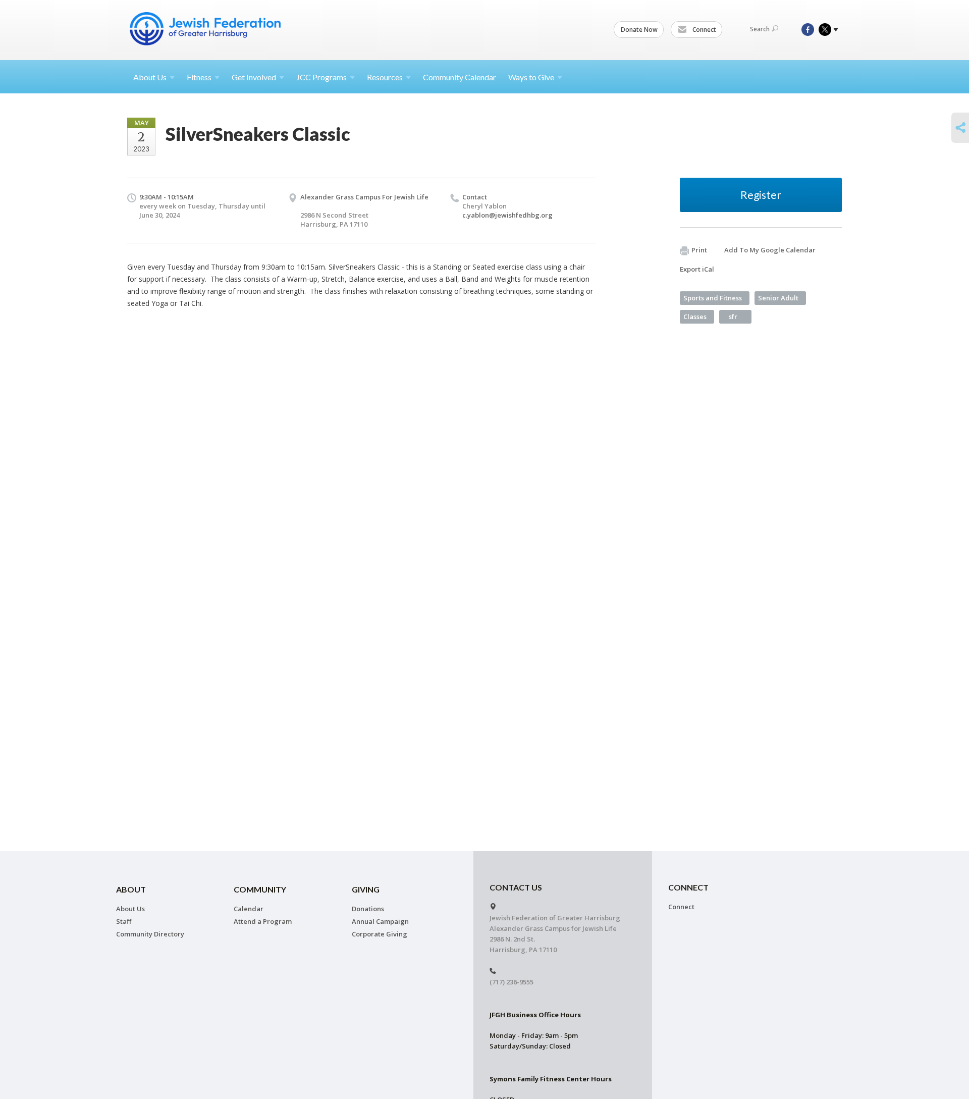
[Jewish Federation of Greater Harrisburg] (206, 28)
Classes (695, 316)
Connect (703, 29)
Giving (366, 889)
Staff (123, 921)
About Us (130, 908)
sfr (733, 316)
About (150, 77)
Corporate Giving (379, 933)
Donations (368, 908)
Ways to (531, 77)
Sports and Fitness (712, 297)
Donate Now (639, 29)
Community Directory (150, 933)
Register (760, 194)
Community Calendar (459, 77)
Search (760, 29)
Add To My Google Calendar (770, 249)
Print (699, 249)
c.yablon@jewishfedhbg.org (507, 215)
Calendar (248, 908)
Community (260, 889)
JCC (321, 77)
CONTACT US (516, 887)
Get (254, 77)
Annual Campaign (380, 921)
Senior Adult (778, 297)
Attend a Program (263, 921)
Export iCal (697, 269)
